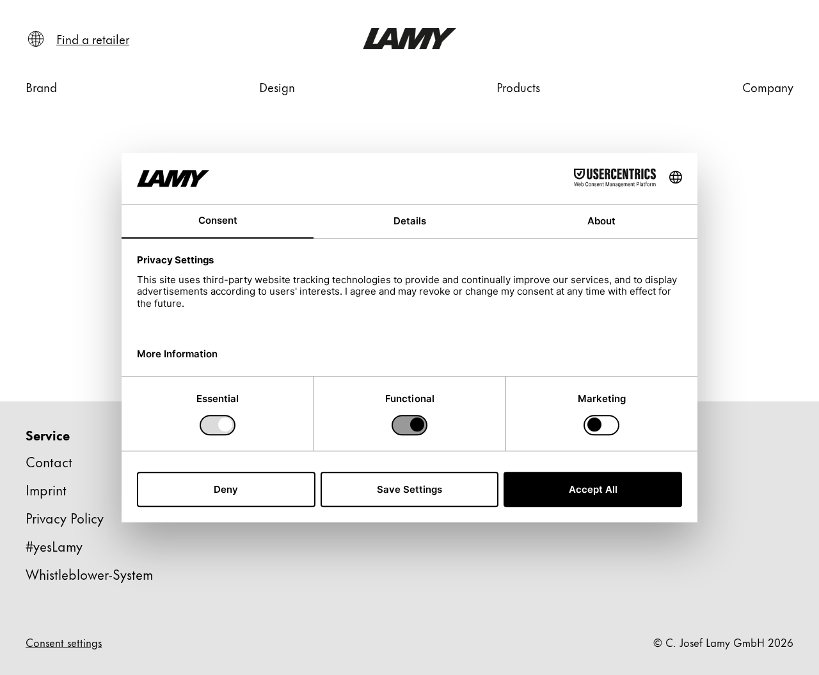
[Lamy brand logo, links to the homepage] (409, 38)
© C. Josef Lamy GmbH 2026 (723, 641)
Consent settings (64, 641)
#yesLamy (54, 545)
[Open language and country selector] (36, 39)
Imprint (46, 489)
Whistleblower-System (89, 573)
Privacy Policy (65, 517)
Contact (49, 461)
